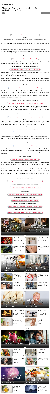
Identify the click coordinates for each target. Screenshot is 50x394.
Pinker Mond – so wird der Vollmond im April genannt (11, 377)
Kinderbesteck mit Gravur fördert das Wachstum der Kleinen (12, 265)
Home (2, 4)
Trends (6, 4)
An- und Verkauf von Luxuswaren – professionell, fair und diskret (18, 360)
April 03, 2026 (10, 234)
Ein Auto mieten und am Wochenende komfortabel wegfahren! (36, 265)
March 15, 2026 (35, 382)
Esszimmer (4, 234)
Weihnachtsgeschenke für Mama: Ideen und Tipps (43, 247)
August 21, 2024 (10, 270)
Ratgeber (28, 307)
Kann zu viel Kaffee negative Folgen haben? (36, 342)
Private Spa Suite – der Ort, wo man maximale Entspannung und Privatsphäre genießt (36, 228)
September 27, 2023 (11, 307)
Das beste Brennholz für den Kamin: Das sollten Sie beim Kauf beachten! (18, 312)
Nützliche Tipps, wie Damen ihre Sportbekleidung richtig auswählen (43, 312)
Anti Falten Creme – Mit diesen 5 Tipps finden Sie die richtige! (37, 302)
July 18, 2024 (34, 270)
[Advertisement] (25, 24)
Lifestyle (11, 4)
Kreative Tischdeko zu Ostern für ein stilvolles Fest (42, 351)
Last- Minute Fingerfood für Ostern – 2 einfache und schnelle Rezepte (12, 229)
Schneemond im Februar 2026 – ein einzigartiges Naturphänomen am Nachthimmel (43, 388)
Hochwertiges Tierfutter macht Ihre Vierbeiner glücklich (18, 284)
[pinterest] (2, 35)
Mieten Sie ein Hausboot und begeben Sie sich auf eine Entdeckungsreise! (18, 276)
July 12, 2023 (34, 307)
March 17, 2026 (10, 382)
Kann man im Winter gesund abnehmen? (34, 379)
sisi (42, 13)
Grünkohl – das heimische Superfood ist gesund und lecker (18, 352)
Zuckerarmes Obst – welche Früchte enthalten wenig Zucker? (12, 341)
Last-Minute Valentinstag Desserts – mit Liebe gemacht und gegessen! (18, 240)
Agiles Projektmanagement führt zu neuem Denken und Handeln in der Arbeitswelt (43, 277)
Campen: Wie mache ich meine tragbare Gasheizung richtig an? (43, 284)
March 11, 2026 (34, 234)
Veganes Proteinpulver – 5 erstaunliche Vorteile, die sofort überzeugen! (18, 321)
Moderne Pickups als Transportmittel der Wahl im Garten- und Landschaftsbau (18, 248)
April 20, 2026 (35, 346)
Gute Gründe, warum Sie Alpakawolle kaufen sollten (12, 302)
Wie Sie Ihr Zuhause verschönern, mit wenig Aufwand (43, 239)
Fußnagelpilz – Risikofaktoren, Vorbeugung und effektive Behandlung (42, 321)
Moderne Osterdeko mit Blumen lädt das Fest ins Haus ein (43, 359)
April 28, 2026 (10, 346)
